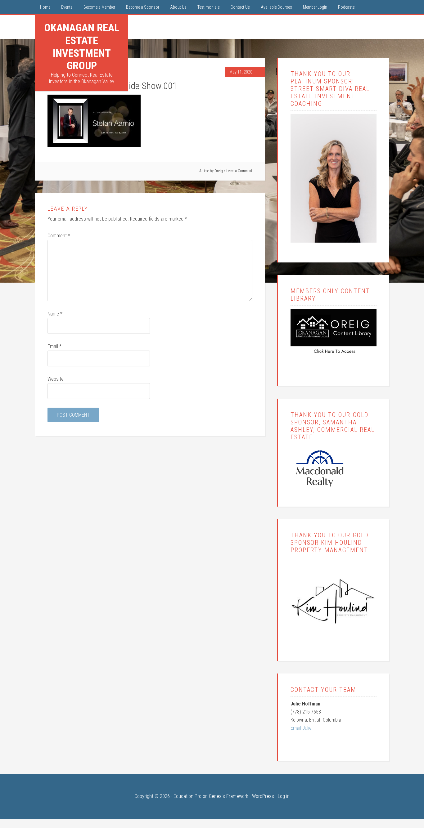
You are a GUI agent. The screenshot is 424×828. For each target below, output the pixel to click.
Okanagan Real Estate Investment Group (81, 46)
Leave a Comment (239, 171)
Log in (284, 796)
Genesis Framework (228, 796)
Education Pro (187, 796)
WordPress (263, 796)
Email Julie (301, 728)
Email (54, 346)
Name (54, 314)
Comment (58, 236)
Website (55, 379)
